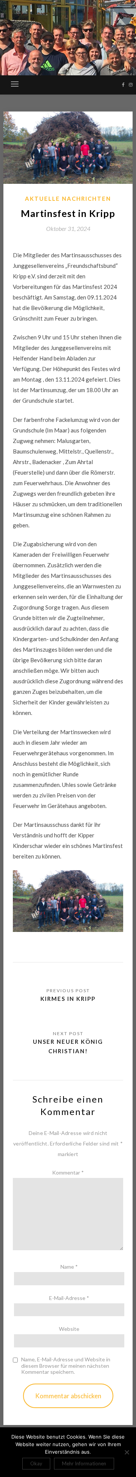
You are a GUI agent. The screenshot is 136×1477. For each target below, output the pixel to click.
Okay (36, 1463)
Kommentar (68, 1172)
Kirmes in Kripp (68, 998)
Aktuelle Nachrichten (68, 198)
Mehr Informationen (84, 1463)
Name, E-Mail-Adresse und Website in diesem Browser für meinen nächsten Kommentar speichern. (65, 1365)
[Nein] (126, 1452)
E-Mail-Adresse (69, 1298)
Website (69, 1329)
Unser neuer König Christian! (68, 1046)
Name (69, 1266)
